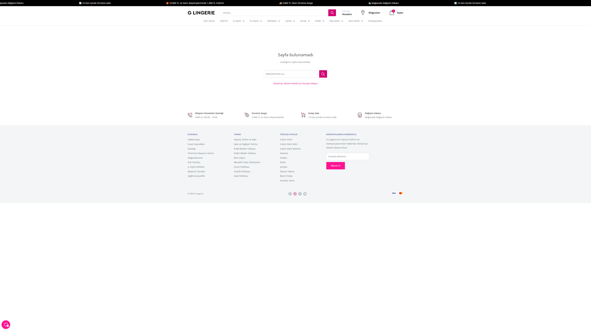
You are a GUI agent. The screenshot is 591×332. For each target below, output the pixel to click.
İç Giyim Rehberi (196, 166)
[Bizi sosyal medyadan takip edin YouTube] (305, 194)
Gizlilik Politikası (242, 171)
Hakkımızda (194, 139)
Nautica (284, 153)
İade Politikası (241, 175)
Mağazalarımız (195, 157)
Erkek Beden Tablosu (244, 148)
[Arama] (332, 12)
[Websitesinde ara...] (323, 74)
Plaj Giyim (335, 20)
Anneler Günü (287, 180)
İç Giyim (237, 20)
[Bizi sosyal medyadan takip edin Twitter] (300, 194)
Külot (282, 162)
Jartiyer (283, 166)
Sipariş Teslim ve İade (245, 139)
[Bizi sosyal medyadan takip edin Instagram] (290, 194)
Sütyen (283, 157)
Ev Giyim (254, 20)
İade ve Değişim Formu (245, 144)
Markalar (272, 20)
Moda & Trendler (196, 171)
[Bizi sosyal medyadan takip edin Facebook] (295, 194)
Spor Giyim (354, 20)
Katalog (191, 148)
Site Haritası (194, 162)
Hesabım (347, 14)
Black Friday (286, 175)
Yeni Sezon (209, 20)
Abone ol (335, 165)
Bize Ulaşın (239, 157)
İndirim (224, 20)
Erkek (318, 20)
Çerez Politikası (241, 166)
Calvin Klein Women (290, 148)
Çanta (288, 20)
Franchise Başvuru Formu (201, 153)
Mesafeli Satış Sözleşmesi (247, 162)
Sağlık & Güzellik (196, 175)
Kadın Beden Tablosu (245, 153)
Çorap (303, 20)
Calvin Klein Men (289, 144)
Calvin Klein (286, 139)
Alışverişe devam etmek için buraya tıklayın (295, 83)
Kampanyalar (375, 20)
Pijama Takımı (287, 171)
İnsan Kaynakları (196, 144)
